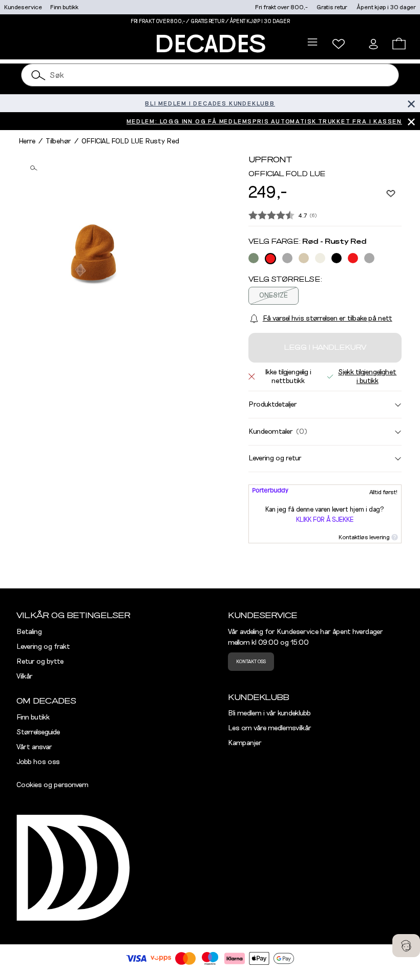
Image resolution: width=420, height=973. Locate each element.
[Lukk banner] (411, 103)
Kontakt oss (251, 661)
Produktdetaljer (272, 404)
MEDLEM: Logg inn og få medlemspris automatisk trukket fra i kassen (264, 121)
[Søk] (38, 75)
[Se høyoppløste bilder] (93, 253)
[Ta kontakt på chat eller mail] (406, 945)
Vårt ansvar (34, 747)
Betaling (29, 632)
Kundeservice (23, 7)
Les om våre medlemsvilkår (269, 728)
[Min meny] (338, 44)
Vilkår (24, 676)
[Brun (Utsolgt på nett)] (304, 258)
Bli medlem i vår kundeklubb (269, 713)
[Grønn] (253, 258)
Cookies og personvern (52, 785)
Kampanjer (245, 743)
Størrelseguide (38, 732)
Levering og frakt (43, 646)
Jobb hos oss (38, 762)
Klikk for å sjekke (324, 520)
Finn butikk (64, 7)
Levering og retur (275, 458)
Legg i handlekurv (325, 347)
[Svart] (336, 258)
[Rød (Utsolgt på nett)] (270, 258)
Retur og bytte (40, 661)
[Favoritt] (391, 193)
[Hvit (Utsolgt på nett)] (320, 258)
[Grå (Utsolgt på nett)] (287, 258)
